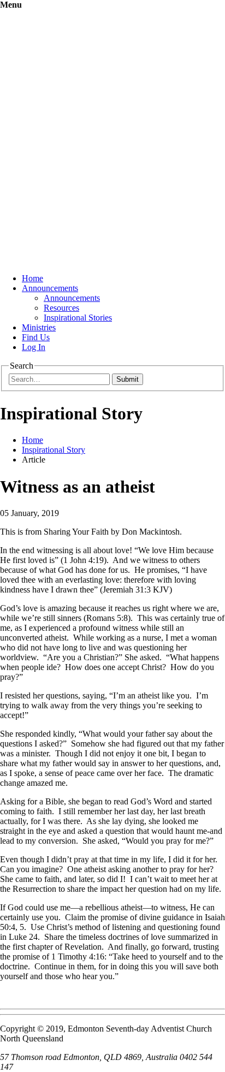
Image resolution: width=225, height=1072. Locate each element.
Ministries (39, 327)
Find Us (36, 337)
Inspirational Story (53, 449)
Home (32, 278)
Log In (33, 347)
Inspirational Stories (78, 317)
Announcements (50, 288)
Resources (61, 307)
